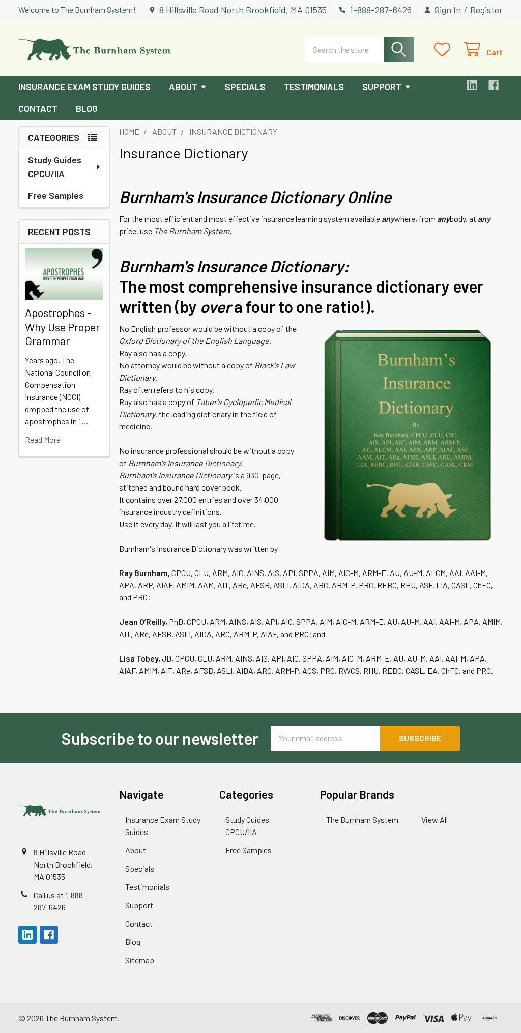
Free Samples (55, 195)
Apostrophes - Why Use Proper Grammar (62, 326)
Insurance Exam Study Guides (84, 86)
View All (434, 819)
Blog (87, 108)
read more (43, 439)
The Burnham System (191, 231)
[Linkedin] (472, 85)
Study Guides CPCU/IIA (54, 166)
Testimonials (314, 86)
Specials (245, 86)
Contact (37, 108)
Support (381, 86)
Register (486, 9)
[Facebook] (493, 85)
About (183, 86)
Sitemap (139, 960)
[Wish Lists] (444, 50)
